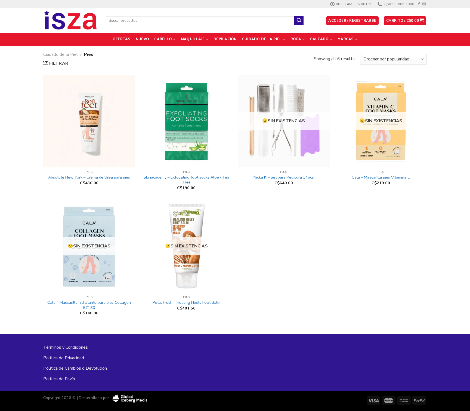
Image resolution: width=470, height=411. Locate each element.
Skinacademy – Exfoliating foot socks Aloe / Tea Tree (186, 180)
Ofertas (122, 39)
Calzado (319, 39)
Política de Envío (59, 379)
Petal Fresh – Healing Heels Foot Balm (186, 302)
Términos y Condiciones (65, 347)
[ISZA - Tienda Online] (70, 21)
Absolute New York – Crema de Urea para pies (89, 177)
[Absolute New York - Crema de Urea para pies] (89, 121)
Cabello (163, 39)
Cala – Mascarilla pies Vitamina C (381, 177)
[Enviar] (299, 20)
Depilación (225, 39)
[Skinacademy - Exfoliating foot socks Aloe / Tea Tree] (186, 121)
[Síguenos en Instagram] (424, 4)
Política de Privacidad (63, 358)
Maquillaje (193, 39)
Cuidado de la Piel (262, 39)
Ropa (295, 39)
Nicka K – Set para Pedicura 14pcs (283, 177)
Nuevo (142, 39)
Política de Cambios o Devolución (75, 368)
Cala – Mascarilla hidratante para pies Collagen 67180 (89, 305)
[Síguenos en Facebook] (418, 4)
